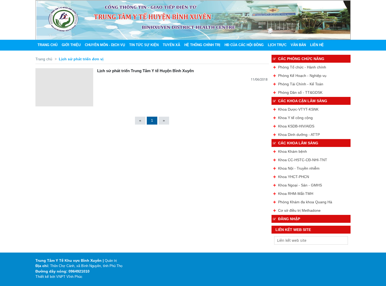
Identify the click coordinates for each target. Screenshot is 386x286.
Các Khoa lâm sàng (298, 143)
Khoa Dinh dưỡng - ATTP (299, 134)
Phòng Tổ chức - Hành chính (302, 67)
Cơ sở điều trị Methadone (299, 210)
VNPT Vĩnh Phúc (69, 277)
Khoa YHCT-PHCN (293, 177)
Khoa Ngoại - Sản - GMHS (300, 185)
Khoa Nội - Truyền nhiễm (299, 168)
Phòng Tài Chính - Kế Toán (300, 84)
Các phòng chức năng (301, 59)
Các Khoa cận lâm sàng (302, 101)
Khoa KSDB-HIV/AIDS (296, 126)
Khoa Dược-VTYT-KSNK (298, 109)
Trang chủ (43, 59)
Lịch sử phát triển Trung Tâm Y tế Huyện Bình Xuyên (145, 70)
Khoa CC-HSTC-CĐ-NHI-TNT (302, 160)
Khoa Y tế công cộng (295, 118)
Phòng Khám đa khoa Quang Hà (305, 202)
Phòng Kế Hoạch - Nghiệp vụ (302, 75)
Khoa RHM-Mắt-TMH (295, 193)
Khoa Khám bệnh (292, 151)
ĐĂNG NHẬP (289, 219)
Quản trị (111, 261)
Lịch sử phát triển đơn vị (81, 59)
